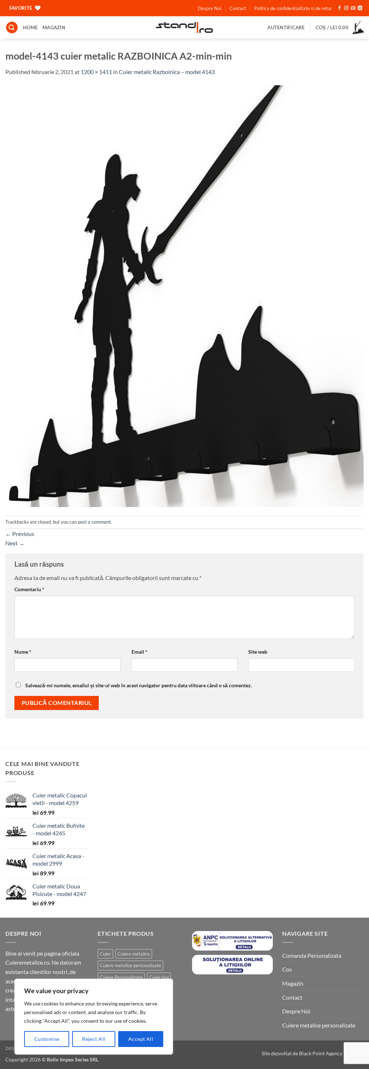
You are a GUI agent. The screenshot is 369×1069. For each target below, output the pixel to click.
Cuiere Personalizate (121, 977)
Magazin (54, 27)
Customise (46, 1039)
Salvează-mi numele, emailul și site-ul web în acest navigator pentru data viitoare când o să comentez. (138, 685)
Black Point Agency (320, 1053)
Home (30, 27)
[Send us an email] (353, 8)
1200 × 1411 (96, 71)
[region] (93, 1017)
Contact (238, 8)
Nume (22, 652)
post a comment (94, 522)
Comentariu (29, 589)
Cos (287, 969)
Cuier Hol (159, 977)
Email (139, 652)
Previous (19, 533)
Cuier (105, 954)
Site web (257, 652)
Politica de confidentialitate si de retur (293, 8)
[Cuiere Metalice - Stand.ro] (184, 27)
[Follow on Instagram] (346, 8)
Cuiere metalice (133, 954)
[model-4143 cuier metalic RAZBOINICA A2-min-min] (184, 295)
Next (15, 543)
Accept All (140, 1039)
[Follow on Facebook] (339, 8)
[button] (12, 28)
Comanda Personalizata (311, 955)
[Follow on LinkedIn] (360, 8)
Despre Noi (209, 8)
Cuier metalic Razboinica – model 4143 (167, 71)
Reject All (93, 1039)
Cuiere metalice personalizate (130, 965)
